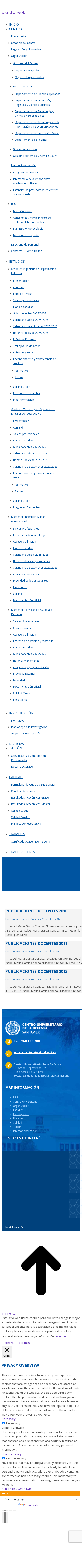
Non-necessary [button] (12, 1454)
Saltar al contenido (14, 12)
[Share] (6, 1510)
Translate (32, 1505)
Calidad (17, 1122)
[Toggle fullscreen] (10, 1510)
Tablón (17, 1126)
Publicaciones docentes (18, 919)
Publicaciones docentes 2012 (36, 971)
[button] (34, 18)
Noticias (18, 1118)
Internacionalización (25, 1131)
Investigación (21, 1114)
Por (36, 919)
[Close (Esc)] (3, 1510)
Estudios (18, 1110)
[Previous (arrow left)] (3, 1517)
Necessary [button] (9, 1419)
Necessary (13, 1423)
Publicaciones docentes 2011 (36, 943)
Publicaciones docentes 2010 (36, 910)
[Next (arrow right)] (6, 1517)
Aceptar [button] (61, 1336)
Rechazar (8, 1342)
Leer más (23, 1342)
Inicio (16, 1097)
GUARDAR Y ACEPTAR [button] (16, 1489)
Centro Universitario (25, 1101)
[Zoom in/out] (14, 1510)
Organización (21, 1106)
